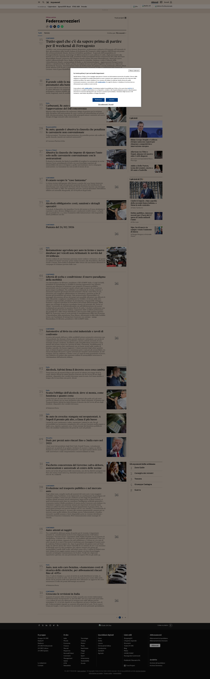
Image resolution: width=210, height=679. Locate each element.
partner (130, 88)
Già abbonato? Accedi (105, 104)
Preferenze (98, 99)
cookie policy (102, 82)
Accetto (111, 99)
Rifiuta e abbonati (134, 70)
